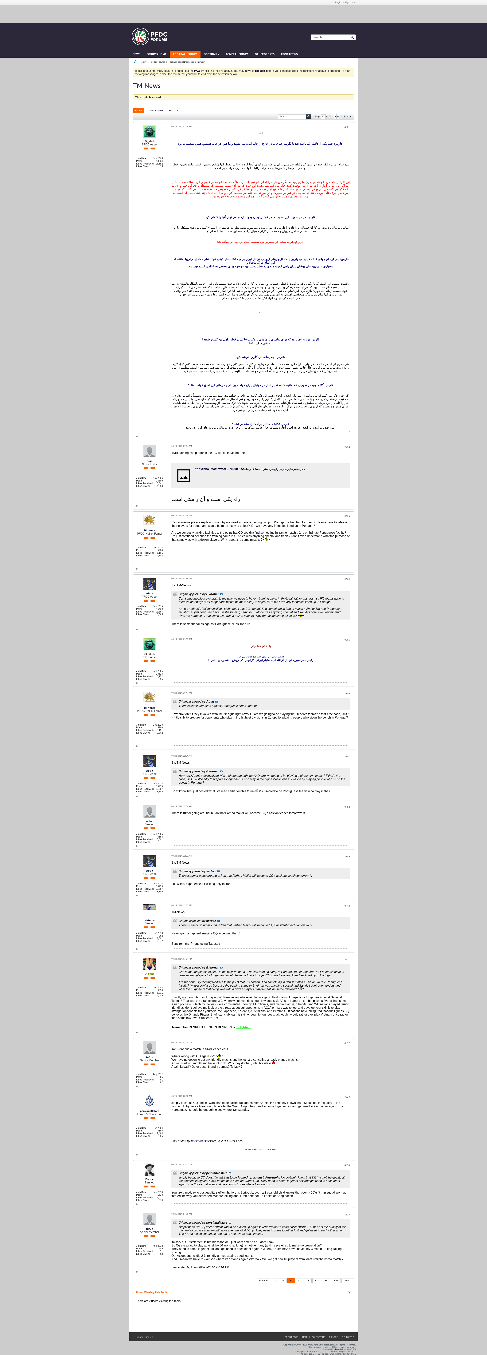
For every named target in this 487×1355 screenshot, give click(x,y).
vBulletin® (338, 1349)
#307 (347, 756)
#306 (347, 693)
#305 (347, 640)
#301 (347, 127)
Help (305, 1337)
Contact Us (289, 54)
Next (347, 1280)
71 (307, 1280)
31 (299, 1280)
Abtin (149, 593)
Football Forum (185, 54)
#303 (347, 516)
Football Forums (157, 62)
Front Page (291, 1337)
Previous (264, 1280)
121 (317, 1280)
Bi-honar (149, 530)
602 (336, 1280)
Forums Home (156, 54)
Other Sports (265, 54)
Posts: (139, 161)
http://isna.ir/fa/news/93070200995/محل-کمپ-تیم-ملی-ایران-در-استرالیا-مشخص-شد (250, 469)
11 (283, 1280)
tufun (149, 1057)
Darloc (149, 1179)
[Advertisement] (243, 13)
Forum (143, 62)
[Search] (352, 37)
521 (327, 1280)
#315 (347, 1214)
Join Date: (141, 158)
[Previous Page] (335, 116)
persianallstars (149, 1110)
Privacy (333, 1337)
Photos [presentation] (173, 110)
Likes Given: (143, 166)
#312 (347, 1043)
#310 (347, 906)
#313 (347, 1096)
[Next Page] (338, 116)
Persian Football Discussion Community (187, 62)
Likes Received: (145, 163)
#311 (347, 959)
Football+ (211, 54)
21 (291, 1280)
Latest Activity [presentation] (155, 110)
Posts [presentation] (138, 110)
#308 (347, 807)
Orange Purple (143, 1337)
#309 (347, 856)
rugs (150, 460)
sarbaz (149, 821)
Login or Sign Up (344, 2)
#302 (347, 447)
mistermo (150, 920)
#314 (347, 1165)
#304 (347, 579)
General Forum (237, 54)
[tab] (138, 110)
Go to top (348, 1337)
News (136, 54)
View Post (221, 594)
